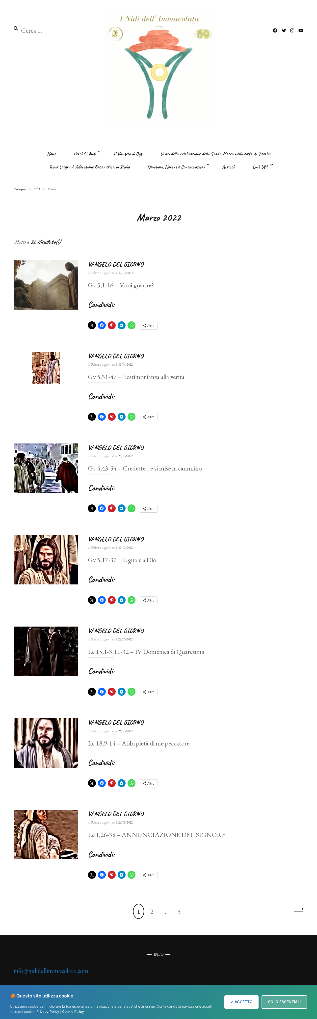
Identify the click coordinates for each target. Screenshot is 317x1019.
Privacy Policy (47, 1011)
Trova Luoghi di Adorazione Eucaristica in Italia (89, 167)
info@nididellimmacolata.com (51, 970)
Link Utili (260, 167)
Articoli (228, 167)
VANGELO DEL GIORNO (115, 264)
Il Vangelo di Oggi (128, 154)
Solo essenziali (284, 1001)
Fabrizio (96, 273)
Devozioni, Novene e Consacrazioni (176, 167)
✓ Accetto (241, 1001)
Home (51, 154)
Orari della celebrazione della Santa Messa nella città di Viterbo (215, 154)
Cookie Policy (73, 1011)
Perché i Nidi (85, 154)
